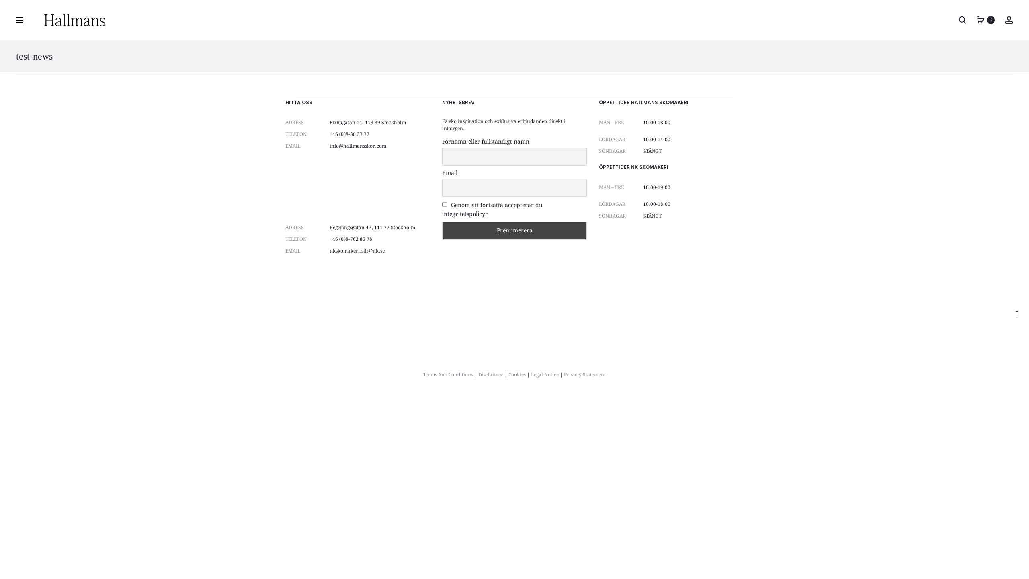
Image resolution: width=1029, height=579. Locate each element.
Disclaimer (490, 375)
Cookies (517, 375)
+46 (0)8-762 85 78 (351, 239)
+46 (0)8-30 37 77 (349, 134)
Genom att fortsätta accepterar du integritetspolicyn (492, 210)
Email (449, 173)
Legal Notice (545, 375)
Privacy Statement (585, 375)
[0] (981, 20)
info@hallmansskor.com (358, 146)
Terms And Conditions (448, 375)
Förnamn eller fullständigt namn (485, 142)
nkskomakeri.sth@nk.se (357, 251)
